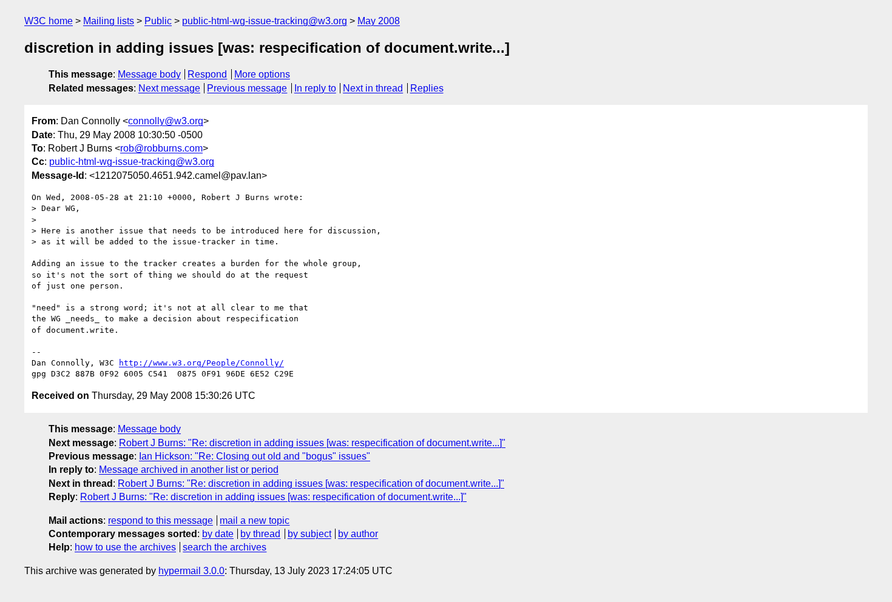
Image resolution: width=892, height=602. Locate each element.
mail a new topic (254, 520)
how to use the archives (125, 547)
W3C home (48, 21)
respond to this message (160, 520)
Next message (169, 88)
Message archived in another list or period (189, 469)
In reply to (315, 88)
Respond (207, 74)
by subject (309, 534)
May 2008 (378, 21)
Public (158, 21)
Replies (427, 88)
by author (358, 534)
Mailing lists (108, 21)
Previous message (247, 88)
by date (218, 534)
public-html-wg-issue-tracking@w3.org (264, 21)
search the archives (224, 547)
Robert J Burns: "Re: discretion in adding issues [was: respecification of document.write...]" (312, 443)
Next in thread (373, 88)
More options (262, 74)
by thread (260, 534)
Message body (149, 74)
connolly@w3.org (165, 121)
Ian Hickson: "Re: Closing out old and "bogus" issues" (254, 456)
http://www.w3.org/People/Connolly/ (201, 362)
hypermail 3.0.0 (191, 571)
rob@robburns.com (161, 148)
